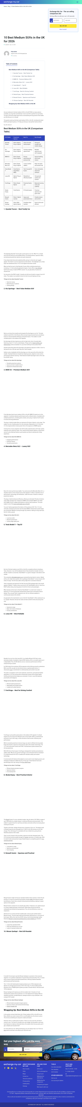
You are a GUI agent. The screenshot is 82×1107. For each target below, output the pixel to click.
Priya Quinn (14, 51)
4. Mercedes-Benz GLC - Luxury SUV (22, 82)
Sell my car (40, 1068)
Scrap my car (40, 1073)
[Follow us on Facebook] (5, 1068)
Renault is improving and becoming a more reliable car (22, 918)
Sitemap (25, 1086)
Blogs (24, 1073)
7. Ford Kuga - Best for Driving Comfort (23, 91)
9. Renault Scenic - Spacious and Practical (23, 97)
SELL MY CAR (63, 26)
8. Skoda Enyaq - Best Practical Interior (23, 94)
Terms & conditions (27, 1078)
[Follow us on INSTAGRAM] (8, 1068)
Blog (9, 6)
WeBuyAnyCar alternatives (40, 1077)
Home (5, 6)
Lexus (11, 669)
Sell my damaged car (42, 1071)
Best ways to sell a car (42, 1087)
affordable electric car (17, 577)
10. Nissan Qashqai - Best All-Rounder (22, 100)
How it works (26, 1068)
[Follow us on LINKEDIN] (12, 1068)
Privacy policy (26, 1081)
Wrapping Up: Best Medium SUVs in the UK (22, 103)
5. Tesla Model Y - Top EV (19, 85)
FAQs (24, 1071)
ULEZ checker (54, 1072)
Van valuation (54, 1069)
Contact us (25, 1076)
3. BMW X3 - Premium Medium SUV (21, 79)
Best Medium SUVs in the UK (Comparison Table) (24, 69)
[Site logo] (12, 1064)
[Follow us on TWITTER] (15, 1068)
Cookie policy (26, 1083)
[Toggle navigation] (76, 2)
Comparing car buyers (42, 1084)
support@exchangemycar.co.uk (72, 1075)
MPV (31, 899)
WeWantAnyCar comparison (41, 1081)
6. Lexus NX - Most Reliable (19, 88)
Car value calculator (56, 1067)
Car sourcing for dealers (57, 1080)
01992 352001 (70, 1071)
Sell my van (54, 1078)
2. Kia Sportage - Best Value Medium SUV (23, 76)
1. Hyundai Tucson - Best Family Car (22, 73)
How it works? (63, 29)
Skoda (7, 819)
